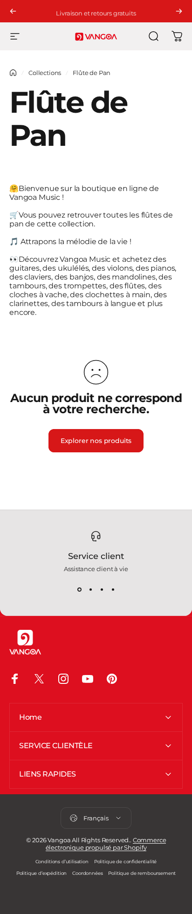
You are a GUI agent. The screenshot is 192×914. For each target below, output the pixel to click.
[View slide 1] (79, 589)
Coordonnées (87, 873)
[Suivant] (179, 11)
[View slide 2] (90, 589)
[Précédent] (13, 11)
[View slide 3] (101, 589)
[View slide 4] (112, 589)
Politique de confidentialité (125, 862)
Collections (44, 72)
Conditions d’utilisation (62, 862)
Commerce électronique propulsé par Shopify (106, 843)
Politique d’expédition (41, 873)
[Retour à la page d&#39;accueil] (13, 72)
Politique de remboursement (142, 873)
